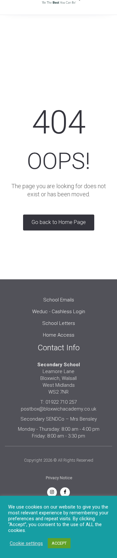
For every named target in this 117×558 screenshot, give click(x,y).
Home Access (58, 335)
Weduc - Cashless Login (58, 311)
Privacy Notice (59, 477)
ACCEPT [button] (59, 543)
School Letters (58, 323)
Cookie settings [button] (26, 543)
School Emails (58, 300)
